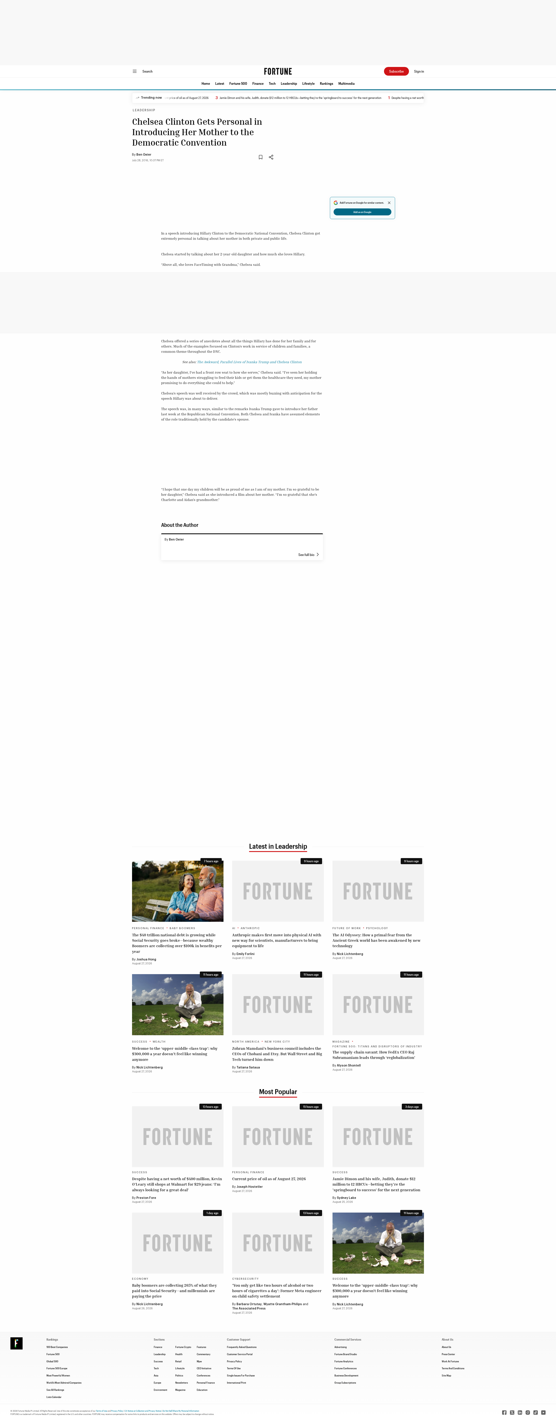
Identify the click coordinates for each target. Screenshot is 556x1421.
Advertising (340, 1346)
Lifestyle (308, 83)
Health (178, 1354)
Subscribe (396, 71)
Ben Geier (143, 154)
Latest (219, 83)
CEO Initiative (204, 1368)
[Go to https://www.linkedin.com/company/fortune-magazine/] (520, 1412)
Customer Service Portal (240, 1354)
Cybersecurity (245, 1279)
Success (139, 1041)
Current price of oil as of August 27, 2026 (269, 1178)
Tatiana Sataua (248, 1067)
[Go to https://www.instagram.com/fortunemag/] (528, 1412)
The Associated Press (249, 1308)
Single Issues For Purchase (241, 1375)
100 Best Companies (57, 1346)
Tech (272, 83)
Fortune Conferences (345, 1368)
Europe (157, 1382)
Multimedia (346, 83)
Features (201, 1346)
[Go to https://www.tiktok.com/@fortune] (535, 1412)
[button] (206, 83)
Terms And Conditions (453, 1368)
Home (206, 83)
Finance (258, 83)
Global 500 (52, 1361)
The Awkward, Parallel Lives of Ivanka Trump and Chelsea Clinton (249, 362)
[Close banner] (389, 203)
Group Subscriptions (345, 1382)
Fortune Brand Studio (345, 1354)
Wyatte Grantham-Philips (282, 1304)
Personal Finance (148, 928)
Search (147, 71)
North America (246, 1041)
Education (202, 1389)
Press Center (448, 1354)
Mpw (199, 1361)
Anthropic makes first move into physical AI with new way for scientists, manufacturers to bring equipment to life (276, 940)
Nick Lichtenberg (350, 954)
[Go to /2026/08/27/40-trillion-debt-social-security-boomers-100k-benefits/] (177, 891)
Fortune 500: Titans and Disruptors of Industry (377, 1046)
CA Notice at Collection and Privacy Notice (143, 1410)
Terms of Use (101, 1410)
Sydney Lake (346, 1198)
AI (233, 928)
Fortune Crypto (183, 1346)
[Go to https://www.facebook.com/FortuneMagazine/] (504, 1412)
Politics (179, 1375)
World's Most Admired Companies (63, 1382)
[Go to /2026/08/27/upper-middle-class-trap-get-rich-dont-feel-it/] (177, 1004)
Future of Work (347, 928)
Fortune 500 (238, 83)
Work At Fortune (450, 1361)
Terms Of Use (234, 1368)
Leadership (289, 83)
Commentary (203, 1354)
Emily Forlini (246, 954)
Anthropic (250, 928)
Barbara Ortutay (249, 1304)
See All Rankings (55, 1389)
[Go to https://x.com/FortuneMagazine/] (512, 1412)
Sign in (419, 71)
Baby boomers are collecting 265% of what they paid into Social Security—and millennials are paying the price (174, 1290)
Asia (156, 1375)
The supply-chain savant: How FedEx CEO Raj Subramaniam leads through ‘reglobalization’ (374, 1055)
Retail (178, 1361)
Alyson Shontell (349, 1065)
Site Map (446, 1375)
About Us (446, 1346)
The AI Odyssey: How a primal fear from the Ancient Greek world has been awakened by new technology (376, 940)
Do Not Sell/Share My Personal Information (181, 1410)
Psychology (377, 928)
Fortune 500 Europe (56, 1368)
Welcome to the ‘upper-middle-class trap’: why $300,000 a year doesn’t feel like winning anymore (175, 1054)
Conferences (203, 1375)
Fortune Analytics (343, 1361)
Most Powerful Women (58, 1375)
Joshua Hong (146, 959)
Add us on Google (362, 211)
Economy (140, 1279)
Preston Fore (146, 1198)
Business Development (346, 1375)
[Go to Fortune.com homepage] (278, 71)
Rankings (326, 83)
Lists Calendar (53, 1396)
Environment (160, 1389)
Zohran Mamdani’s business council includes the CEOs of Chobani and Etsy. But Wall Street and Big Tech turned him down (277, 1054)
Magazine (341, 1041)
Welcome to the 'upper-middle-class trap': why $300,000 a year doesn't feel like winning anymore (375, 1290)
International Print (236, 1382)
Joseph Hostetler (250, 1186)
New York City (277, 1041)
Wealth (159, 1041)
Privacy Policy (234, 1361)
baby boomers (182, 928)
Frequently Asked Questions (241, 1346)
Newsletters (181, 1382)
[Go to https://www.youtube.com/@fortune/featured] (543, 1412)
